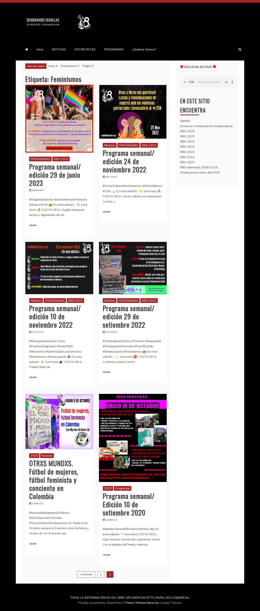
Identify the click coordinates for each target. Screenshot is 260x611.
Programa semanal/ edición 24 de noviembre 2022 (129, 161)
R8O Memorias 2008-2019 (199, 167)
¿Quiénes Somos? (144, 49)
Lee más (32, 225)
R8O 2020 (187, 162)
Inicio (40, 49)
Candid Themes (170, 603)
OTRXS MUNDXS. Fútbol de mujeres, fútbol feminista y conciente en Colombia (53, 479)
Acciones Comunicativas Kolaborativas (206, 126)
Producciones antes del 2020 (200, 172)
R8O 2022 (149, 145)
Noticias (109, 145)
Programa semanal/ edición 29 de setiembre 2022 (129, 316)
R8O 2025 (187, 136)
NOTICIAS (59, 49)
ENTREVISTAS (85, 49)
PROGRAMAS (114, 49)
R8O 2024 (187, 141)
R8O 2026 (187, 131)
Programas (122, 488)
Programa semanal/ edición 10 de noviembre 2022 (55, 316)
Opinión (185, 121)
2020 (34, 455)
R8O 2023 (61, 159)
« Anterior (86, 574)
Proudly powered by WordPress (100, 603)
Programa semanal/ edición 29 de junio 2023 (55, 174)
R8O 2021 (187, 157)
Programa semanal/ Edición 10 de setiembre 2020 (129, 504)
